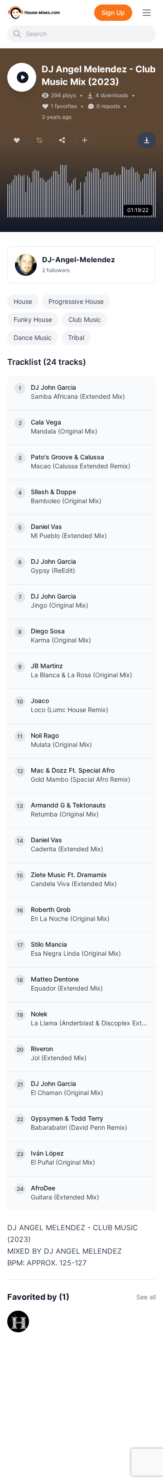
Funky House (33, 319)
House (23, 301)
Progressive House (76, 301)
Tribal (76, 337)
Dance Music (33, 337)
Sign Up (113, 12)
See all (146, 1297)
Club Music (84, 319)
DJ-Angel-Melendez (78, 259)
